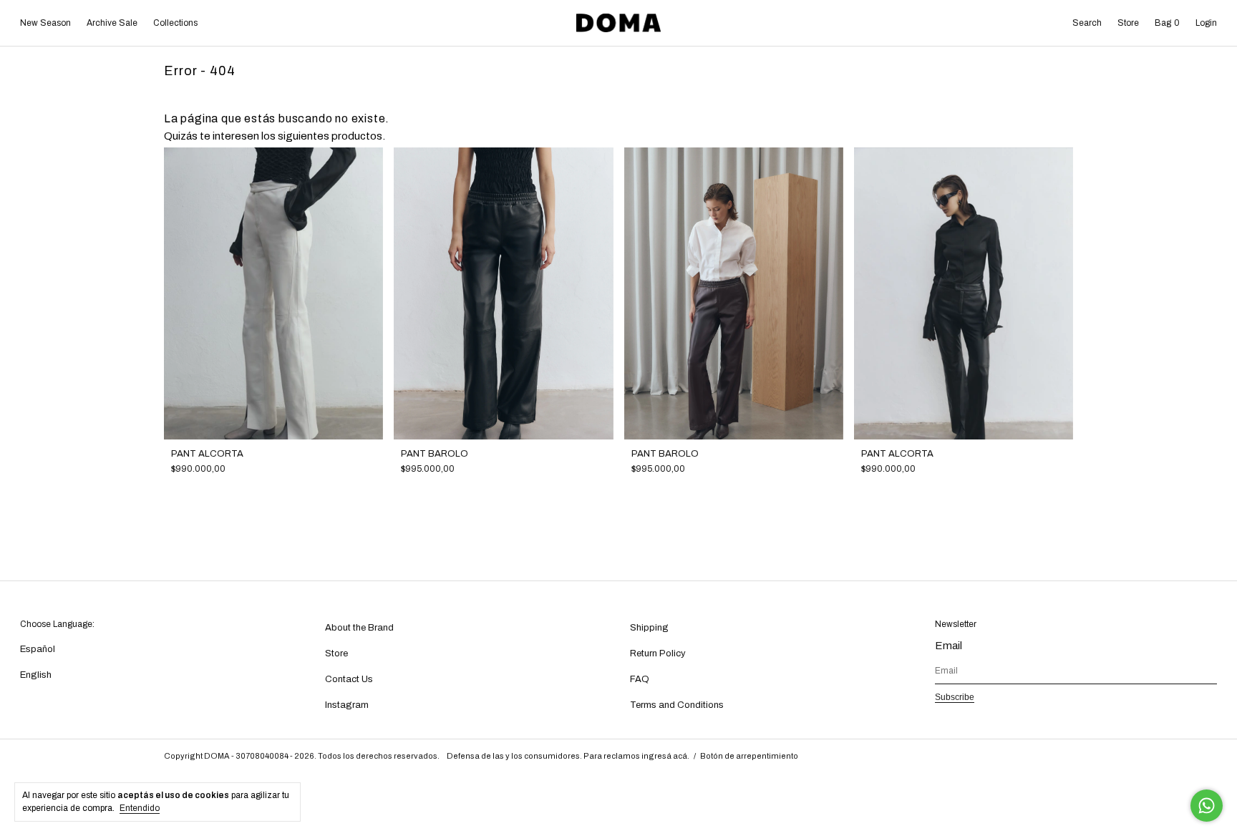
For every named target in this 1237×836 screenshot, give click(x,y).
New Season (45, 23)
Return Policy (658, 653)
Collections (175, 23)
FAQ (639, 679)
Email (948, 645)
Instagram (347, 705)
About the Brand (359, 628)
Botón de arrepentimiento (749, 756)
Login (1206, 23)
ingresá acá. (665, 756)
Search (1087, 23)
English (36, 675)
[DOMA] (618, 23)
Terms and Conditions (677, 705)
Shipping (649, 628)
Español (37, 649)
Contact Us (349, 679)
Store (1128, 23)
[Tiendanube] (1028, 758)
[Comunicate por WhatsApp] (1206, 805)
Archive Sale (112, 23)
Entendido (140, 808)
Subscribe (954, 697)
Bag (1167, 23)
